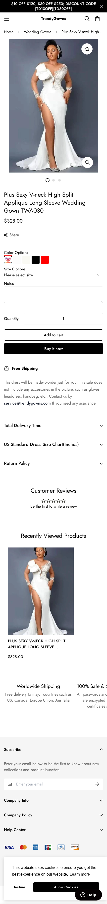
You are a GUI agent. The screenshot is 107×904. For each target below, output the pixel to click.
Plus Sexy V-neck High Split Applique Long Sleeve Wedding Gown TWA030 (36, 644)
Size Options (14, 269)
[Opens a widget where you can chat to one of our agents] (88, 895)
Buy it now (53, 349)
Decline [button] (18, 887)
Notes (9, 283)
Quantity (11, 318)
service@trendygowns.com (27, 403)
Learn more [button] (80, 874)
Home (9, 32)
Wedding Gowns (37, 32)
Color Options (16, 252)
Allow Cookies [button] (66, 887)
